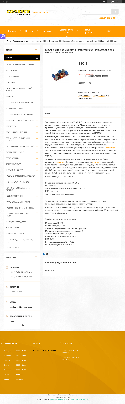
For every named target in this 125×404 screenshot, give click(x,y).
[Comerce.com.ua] (18, 15)
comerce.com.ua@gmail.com (20, 325)
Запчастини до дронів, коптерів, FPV (19, 241)
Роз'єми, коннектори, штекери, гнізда (18, 215)
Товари (9, 58)
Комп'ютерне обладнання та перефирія (18, 189)
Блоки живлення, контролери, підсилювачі (18, 139)
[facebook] (44, 254)
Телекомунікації (12, 228)
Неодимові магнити (14, 196)
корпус (95, 162)
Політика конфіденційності (78, 399)
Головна (12, 31)
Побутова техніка (13, 248)
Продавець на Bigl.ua (62, 397)
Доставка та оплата (66, 31)
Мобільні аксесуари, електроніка (19, 114)
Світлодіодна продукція (16, 222)
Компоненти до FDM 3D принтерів (19, 102)
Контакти (46, 31)
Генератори (11, 82)
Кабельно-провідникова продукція (20, 176)
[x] (47, 254)
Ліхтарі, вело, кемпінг (14, 108)
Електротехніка (12, 158)
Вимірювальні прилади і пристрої (20, 146)
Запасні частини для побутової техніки (19, 89)
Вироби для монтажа (15, 152)
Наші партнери (88, 31)
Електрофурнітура (13, 164)
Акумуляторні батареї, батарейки (20, 120)
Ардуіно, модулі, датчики (23, 41)
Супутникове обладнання (16, 234)
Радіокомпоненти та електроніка (20, 208)
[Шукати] (115, 11)
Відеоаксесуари (12, 76)
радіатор (60, 162)
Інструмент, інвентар (14, 170)
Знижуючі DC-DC (41, 41)
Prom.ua (74, 395)
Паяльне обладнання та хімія (18, 202)
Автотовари (11, 126)
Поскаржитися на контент (59, 399)
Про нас (29, 31)
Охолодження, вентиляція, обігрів (20, 64)
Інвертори (10, 96)
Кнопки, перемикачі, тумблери (18, 182)
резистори (110, 147)
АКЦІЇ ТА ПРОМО (12, 70)
